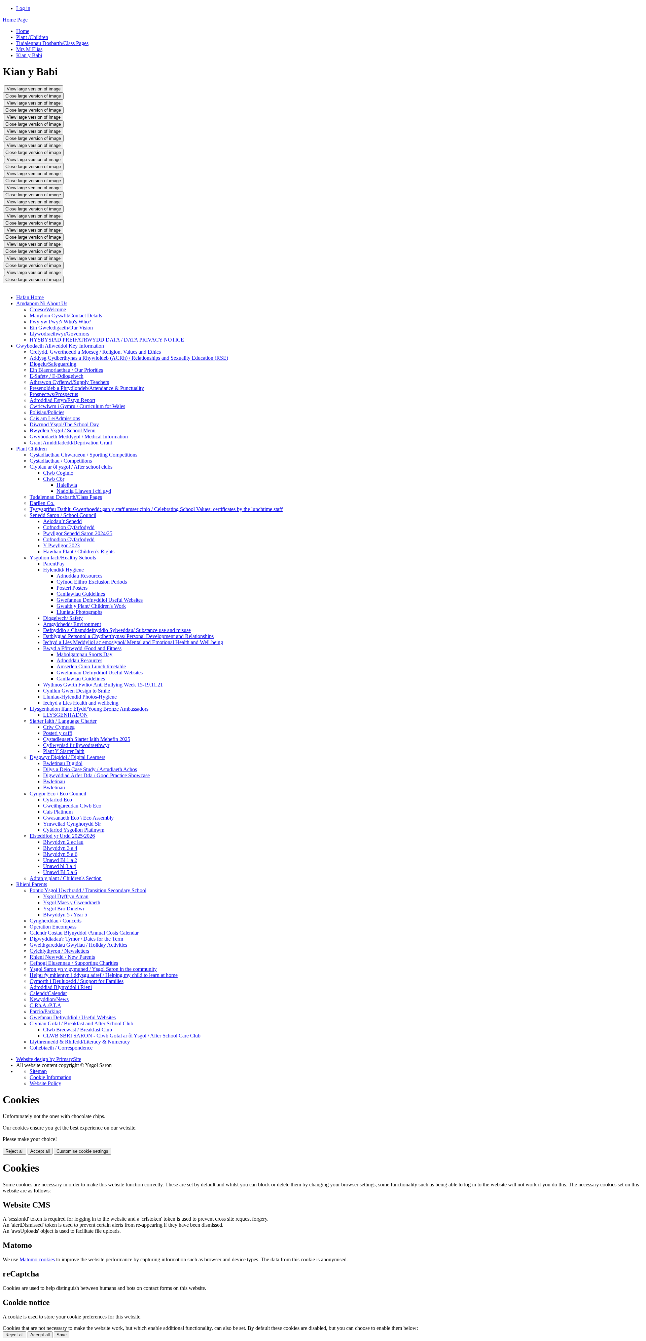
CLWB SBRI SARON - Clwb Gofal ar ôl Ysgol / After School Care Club (122, 1035)
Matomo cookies (37, 1259)
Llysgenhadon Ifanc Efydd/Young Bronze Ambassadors (89, 709)
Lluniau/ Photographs (79, 612)
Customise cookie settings (82, 1151)
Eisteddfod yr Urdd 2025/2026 (62, 836)
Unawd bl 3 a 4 (59, 866)
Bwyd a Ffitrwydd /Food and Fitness (82, 648)
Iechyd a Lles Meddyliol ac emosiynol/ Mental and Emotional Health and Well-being (133, 642)
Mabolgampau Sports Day (84, 654)
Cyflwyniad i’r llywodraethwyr (76, 745)
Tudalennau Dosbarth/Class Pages (52, 43)
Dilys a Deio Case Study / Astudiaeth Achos (90, 769)
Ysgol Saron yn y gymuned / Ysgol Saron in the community (93, 969)
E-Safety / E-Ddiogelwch (56, 376)
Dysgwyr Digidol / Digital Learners (67, 757)
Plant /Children (32, 37)
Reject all (14, 1151)
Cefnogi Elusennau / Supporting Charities (74, 963)
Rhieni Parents (31, 884)
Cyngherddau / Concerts (55, 920)
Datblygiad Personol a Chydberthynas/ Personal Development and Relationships (128, 636)
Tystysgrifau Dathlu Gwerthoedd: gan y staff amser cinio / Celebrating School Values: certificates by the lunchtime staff (156, 509)
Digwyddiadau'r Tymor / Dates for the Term (76, 939)
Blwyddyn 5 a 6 (60, 854)
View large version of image (34, 88)
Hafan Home (30, 297)
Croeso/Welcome (48, 309)
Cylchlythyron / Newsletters (59, 951)
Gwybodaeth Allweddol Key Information (60, 346)
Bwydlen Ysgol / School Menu (63, 430)
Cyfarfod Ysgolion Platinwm (73, 830)
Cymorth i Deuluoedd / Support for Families (76, 981)
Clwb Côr (53, 479)
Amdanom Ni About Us (41, 303)
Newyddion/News (49, 999)
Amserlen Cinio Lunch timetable (91, 666)
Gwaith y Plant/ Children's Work (91, 606)
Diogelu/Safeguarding (53, 364)
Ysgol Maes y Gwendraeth (71, 902)
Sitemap (38, 1071)
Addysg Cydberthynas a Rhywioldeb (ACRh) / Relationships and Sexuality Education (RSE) (129, 358)
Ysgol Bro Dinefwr (63, 908)
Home (22, 31)
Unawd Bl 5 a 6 (60, 872)
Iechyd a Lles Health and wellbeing (80, 703)
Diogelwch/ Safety (63, 618)
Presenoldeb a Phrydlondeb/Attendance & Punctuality (87, 388)
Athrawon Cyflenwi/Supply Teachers (69, 382)
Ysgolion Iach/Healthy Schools (63, 557)
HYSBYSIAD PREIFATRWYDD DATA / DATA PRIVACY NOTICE (107, 340)
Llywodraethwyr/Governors (59, 334)
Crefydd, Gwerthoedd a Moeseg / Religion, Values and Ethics (95, 352)
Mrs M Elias (29, 49)
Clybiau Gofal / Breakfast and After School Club (81, 1023)
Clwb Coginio (58, 473)
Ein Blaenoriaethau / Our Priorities (66, 370)
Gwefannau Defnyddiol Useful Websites (100, 600)
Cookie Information (50, 1077)
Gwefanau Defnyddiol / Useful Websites (73, 1017)
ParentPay (54, 563)
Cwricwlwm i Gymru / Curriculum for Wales (77, 406)
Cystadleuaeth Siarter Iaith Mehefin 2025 (86, 739)
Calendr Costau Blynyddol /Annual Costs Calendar (84, 933)
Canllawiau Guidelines (81, 594)
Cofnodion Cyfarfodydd (69, 527)
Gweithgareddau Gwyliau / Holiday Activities (78, 945)
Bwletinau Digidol (62, 763)
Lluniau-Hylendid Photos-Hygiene (80, 697)
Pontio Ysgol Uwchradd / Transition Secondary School (88, 890)
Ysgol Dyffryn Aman (65, 896)
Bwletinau (54, 781)
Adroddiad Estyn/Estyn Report (62, 400)
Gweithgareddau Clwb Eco (72, 805)
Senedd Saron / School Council (63, 515)
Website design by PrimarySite (48, 1059)
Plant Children (31, 448)
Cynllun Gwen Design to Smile (76, 691)
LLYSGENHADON (65, 715)
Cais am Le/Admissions (55, 418)
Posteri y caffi (57, 733)
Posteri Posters (72, 588)
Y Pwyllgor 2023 (61, 545)
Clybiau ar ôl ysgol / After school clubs (71, 467)
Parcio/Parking (45, 1011)
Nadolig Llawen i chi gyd (84, 491)
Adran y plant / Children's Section (66, 878)
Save (62, 1334)
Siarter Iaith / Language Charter (63, 721)
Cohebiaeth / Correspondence (61, 1048)
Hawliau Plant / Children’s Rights (78, 551)
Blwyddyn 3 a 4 (60, 848)
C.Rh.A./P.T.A (45, 1005)
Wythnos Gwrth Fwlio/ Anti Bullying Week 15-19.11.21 (103, 684)
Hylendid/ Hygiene (63, 570)
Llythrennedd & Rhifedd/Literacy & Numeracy (80, 1041)
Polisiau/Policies (47, 412)
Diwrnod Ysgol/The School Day (64, 424)
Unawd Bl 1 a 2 (60, 860)
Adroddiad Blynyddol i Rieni (61, 987)
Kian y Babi (29, 55)
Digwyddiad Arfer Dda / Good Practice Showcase (96, 775)
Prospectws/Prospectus (54, 394)
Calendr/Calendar (48, 993)
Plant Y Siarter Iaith (63, 751)
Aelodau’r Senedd (62, 521)
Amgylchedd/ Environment (72, 624)
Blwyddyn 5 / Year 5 (65, 914)
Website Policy (45, 1083)
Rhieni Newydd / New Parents (62, 957)
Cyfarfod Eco (57, 799)
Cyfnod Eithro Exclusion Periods (92, 582)
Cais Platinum (58, 812)
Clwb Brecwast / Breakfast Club (77, 1029)
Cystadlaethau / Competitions (61, 461)
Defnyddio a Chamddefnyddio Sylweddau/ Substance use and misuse (117, 630)
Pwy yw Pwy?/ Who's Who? (60, 321)
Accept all (40, 1151)
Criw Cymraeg (59, 727)
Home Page (15, 20)
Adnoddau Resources (79, 576)
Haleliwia (67, 485)
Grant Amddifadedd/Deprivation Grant (71, 442)
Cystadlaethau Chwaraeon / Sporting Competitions (83, 455)
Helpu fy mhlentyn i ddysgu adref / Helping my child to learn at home (104, 975)
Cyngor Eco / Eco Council (58, 793)
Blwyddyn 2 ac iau (63, 842)
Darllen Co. (42, 503)
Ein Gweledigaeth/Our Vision (61, 327)
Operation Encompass (53, 927)
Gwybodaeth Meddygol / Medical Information (79, 436)
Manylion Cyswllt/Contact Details (66, 315)
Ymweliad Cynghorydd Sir (72, 824)
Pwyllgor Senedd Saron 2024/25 (77, 533)
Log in (23, 8)
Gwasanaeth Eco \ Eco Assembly (78, 818)
